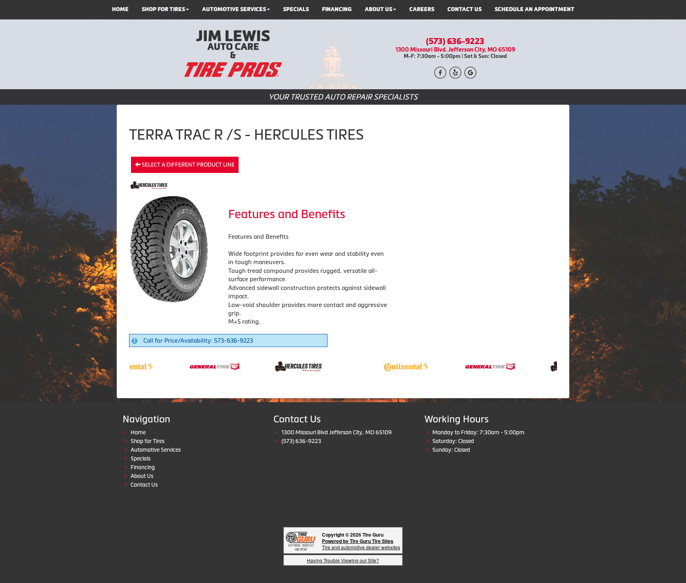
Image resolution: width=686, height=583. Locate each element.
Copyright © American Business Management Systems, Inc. (343, 573)
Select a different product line (188, 164)
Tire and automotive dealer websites (361, 543)
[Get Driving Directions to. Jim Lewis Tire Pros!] (470, 71)
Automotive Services (156, 450)
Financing (143, 467)
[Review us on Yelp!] (455, 71)
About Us (142, 476)
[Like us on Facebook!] (440, 71)
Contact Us (144, 484)
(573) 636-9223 (455, 41)
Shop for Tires (147, 441)
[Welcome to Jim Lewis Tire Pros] (231, 53)
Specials (140, 458)
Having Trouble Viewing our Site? (343, 560)
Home (138, 432)
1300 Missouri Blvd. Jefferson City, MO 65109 (455, 49)
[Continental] (395, 365)
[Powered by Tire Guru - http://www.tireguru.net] (301, 540)
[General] (203, 365)
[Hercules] (287, 365)
